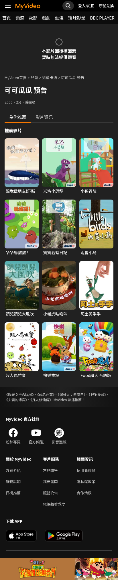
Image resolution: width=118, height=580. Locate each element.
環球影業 (76, 18)
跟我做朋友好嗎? (21, 191)
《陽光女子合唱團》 (19, 394)
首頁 (6, 18)
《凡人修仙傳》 (41, 399)
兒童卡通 (49, 77)
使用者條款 (86, 470)
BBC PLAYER (102, 18)
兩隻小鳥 (88, 252)
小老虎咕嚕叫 (55, 314)
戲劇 (46, 18)
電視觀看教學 (54, 504)
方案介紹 (13, 470)
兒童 (34, 77)
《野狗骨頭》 (97, 394)
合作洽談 (84, 492)
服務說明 (13, 481)
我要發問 (50, 481)
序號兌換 (106, 5)
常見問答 (50, 470)
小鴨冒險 (88, 191)
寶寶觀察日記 (55, 252)
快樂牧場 (51, 375)
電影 (33, 18)
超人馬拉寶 (16, 375)
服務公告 (50, 492)
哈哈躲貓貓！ (18, 252)
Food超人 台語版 (95, 375)
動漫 (59, 18)
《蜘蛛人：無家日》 (71, 394)
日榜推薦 (13, 492)
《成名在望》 (45, 394)
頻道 (19, 18)
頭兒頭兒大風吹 (20, 314)
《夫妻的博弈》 (16, 399)
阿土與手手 (90, 314)
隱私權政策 (86, 481)
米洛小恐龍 (53, 191)
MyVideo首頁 (16, 77)
